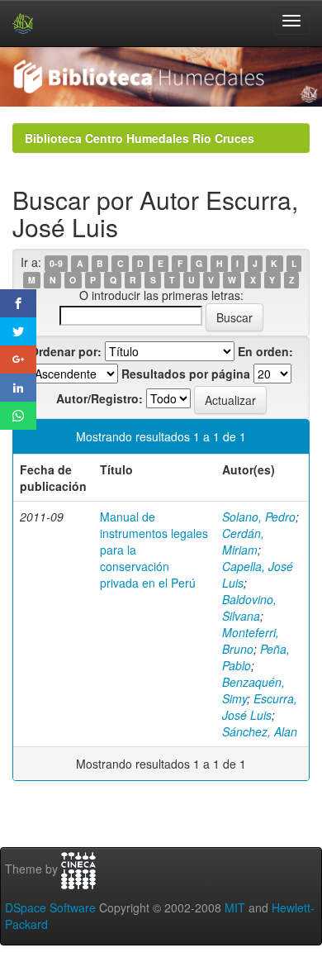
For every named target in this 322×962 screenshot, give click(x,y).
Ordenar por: (66, 351)
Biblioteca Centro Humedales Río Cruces (139, 138)
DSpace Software (50, 907)
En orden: (265, 351)
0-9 (56, 263)
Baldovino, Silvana (249, 607)
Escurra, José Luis (259, 706)
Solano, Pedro (259, 516)
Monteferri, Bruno (250, 640)
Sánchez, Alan (259, 731)
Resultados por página (185, 373)
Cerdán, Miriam (243, 541)
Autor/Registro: (99, 398)
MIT (235, 907)
